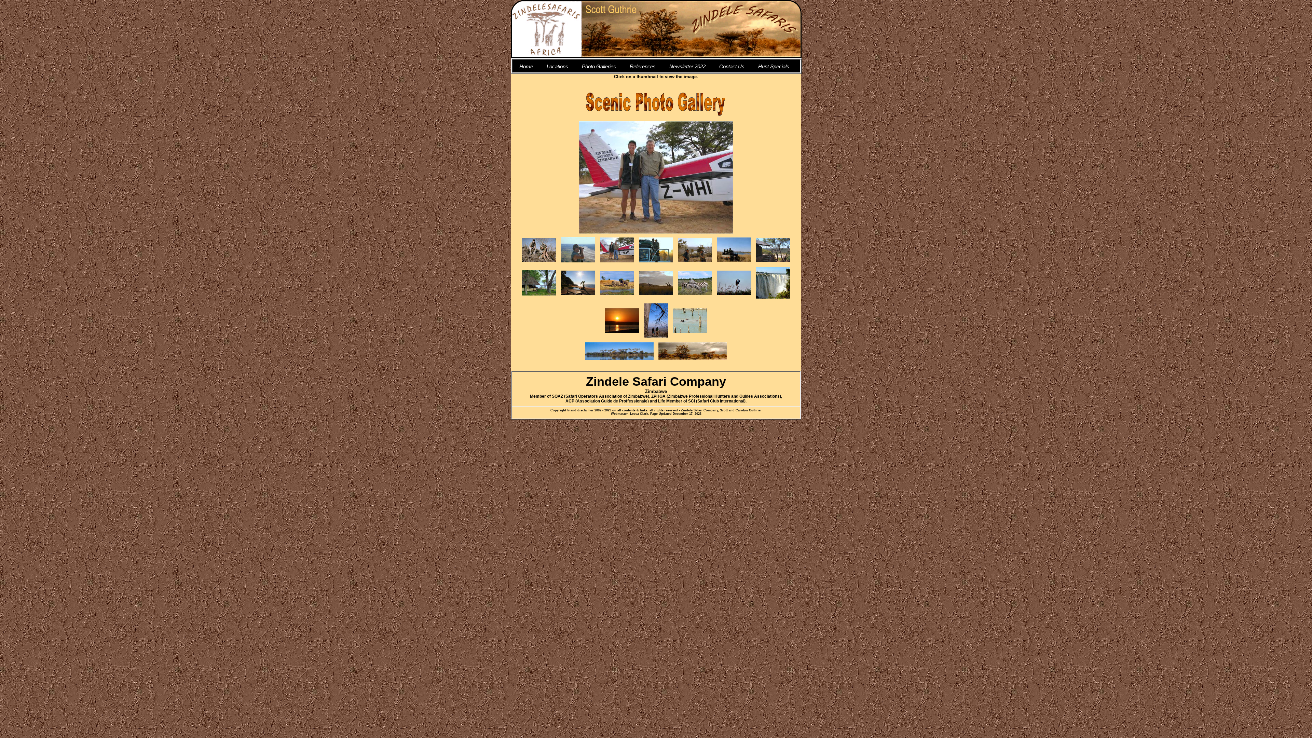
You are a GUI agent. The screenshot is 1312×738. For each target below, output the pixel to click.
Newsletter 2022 (687, 66)
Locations (557, 66)
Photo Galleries (599, 66)
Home (526, 66)
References (643, 66)
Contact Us (731, 66)
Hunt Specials (773, 66)
